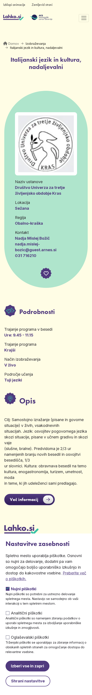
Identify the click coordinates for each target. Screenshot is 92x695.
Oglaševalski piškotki (30, 637)
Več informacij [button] (24, 499)
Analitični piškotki (26, 613)
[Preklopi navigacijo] (84, 18)
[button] (46, 273)
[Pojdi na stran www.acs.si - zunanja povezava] (35, 17)
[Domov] (13, 18)
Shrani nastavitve (28, 681)
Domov (13, 44)
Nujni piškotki (23, 589)
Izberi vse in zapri (27, 666)
